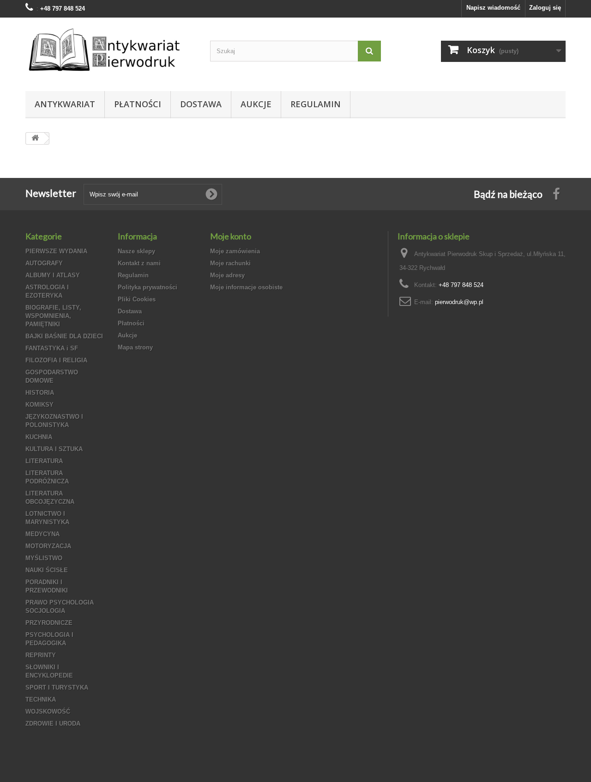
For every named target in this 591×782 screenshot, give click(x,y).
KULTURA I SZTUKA (54, 449)
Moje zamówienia (235, 251)
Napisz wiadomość (493, 7)
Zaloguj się (545, 7)
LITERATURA (44, 461)
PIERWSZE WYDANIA (56, 251)
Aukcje (256, 104)
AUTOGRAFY (44, 263)
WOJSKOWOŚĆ (47, 711)
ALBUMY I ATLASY (52, 275)
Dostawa (201, 104)
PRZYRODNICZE (48, 622)
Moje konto (230, 236)
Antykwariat (65, 104)
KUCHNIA (38, 437)
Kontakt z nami (139, 263)
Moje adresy (227, 275)
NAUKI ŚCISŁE (46, 570)
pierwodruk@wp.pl (459, 302)
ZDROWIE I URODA (52, 723)
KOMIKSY (39, 404)
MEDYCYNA (42, 534)
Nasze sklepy (136, 251)
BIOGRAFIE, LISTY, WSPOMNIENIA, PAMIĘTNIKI (53, 316)
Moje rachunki (230, 263)
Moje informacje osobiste (246, 287)
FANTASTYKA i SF (51, 348)
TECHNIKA (40, 699)
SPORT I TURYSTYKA (56, 687)
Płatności (137, 104)
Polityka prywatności (147, 287)
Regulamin (315, 104)
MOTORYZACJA (48, 546)
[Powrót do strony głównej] (35, 138)
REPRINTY (40, 655)
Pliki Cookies (137, 299)
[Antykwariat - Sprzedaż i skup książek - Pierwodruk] (110, 51)
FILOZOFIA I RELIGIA (56, 360)
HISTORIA (39, 392)
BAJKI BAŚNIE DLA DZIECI (64, 336)
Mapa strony (135, 347)
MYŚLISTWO (43, 558)
